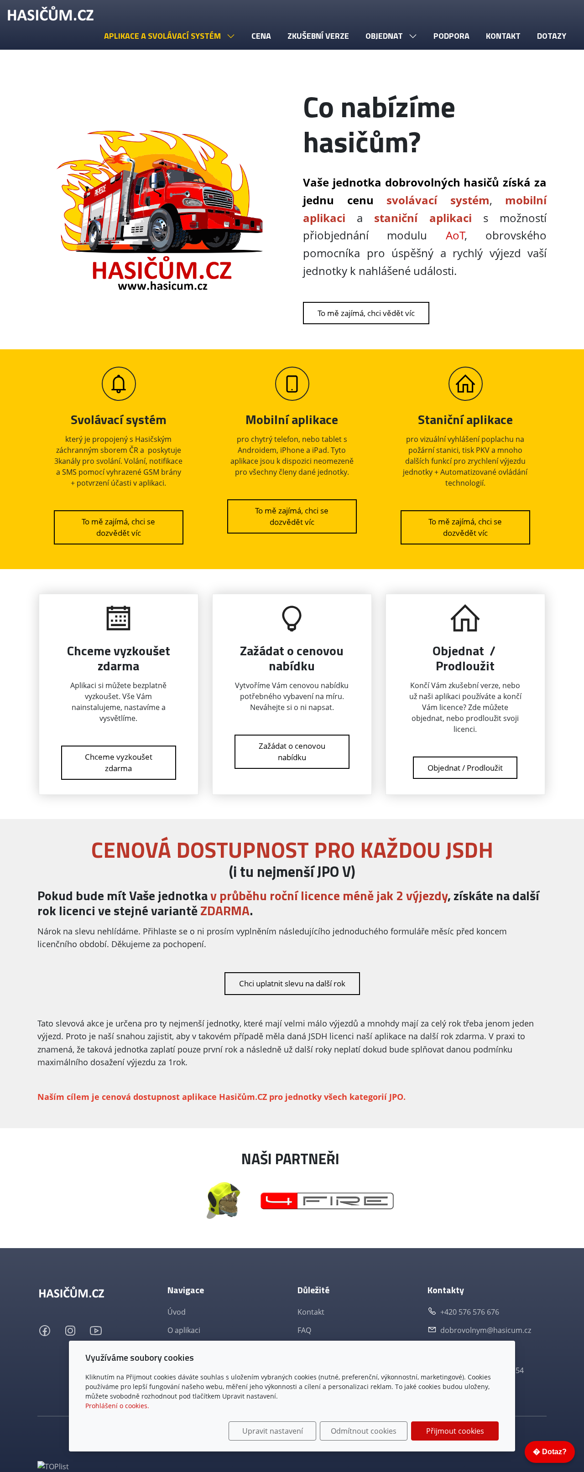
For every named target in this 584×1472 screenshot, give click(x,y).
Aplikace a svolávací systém (163, 36)
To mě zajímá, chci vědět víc (366, 313)
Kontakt (503, 36)
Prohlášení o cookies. (117, 1405)
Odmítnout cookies (363, 1431)
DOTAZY (551, 36)
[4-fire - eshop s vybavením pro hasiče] (327, 1200)
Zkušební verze (318, 36)
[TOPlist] (53, 1466)
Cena (261, 36)
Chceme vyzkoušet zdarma (118, 763)
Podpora (451, 36)
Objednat (385, 36)
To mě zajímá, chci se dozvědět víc (118, 527)
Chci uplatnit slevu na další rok (292, 983)
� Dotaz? (550, 1452)
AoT (455, 235)
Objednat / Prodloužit (465, 767)
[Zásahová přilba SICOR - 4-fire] (222, 1200)
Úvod (176, 1312)
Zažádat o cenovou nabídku (292, 752)
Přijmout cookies (455, 1431)
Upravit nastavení (272, 1431)
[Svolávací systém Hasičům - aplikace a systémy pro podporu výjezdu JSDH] (50, 14)
